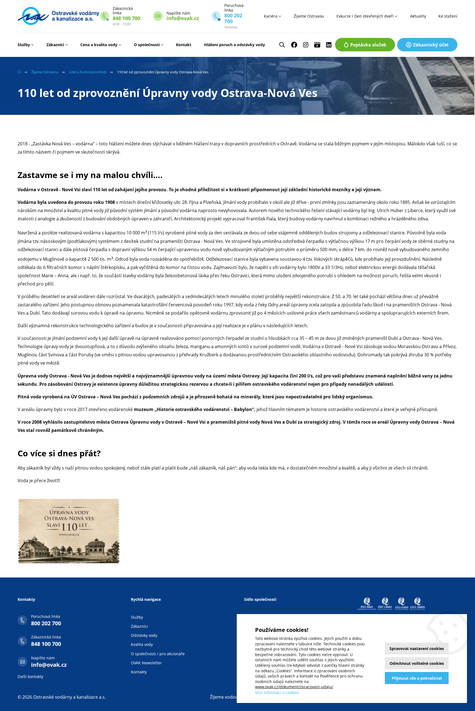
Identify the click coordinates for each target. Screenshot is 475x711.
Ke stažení (447, 16)
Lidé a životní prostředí (87, 72)
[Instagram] (306, 45)
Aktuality (418, 16)
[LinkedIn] (329, 45)
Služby (24, 44)
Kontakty (139, 671)
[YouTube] (317, 45)
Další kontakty (30, 676)
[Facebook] (294, 45)
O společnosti (147, 44)
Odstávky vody (144, 635)
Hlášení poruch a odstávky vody (234, 44)
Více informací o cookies (277, 692)
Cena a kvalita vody (98, 44)
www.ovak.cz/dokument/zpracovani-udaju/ (294, 686)
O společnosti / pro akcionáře (158, 653)
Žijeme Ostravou (309, 16)
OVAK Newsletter (146, 662)
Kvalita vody (142, 644)
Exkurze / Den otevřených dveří (365, 16)
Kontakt (183, 44)
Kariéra (270, 16)
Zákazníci (55, 44)
